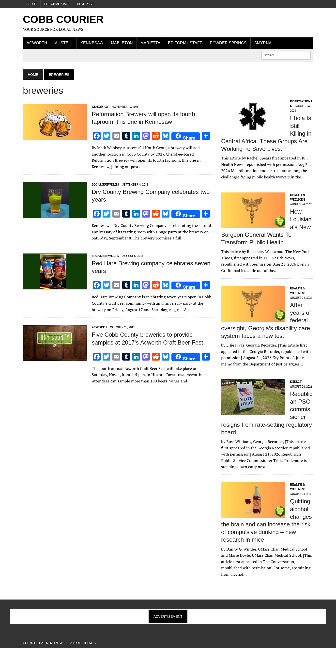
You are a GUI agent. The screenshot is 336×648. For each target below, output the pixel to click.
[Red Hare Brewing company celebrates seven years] (55, 286)
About (32, 4)
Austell (64, 43)
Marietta (150, 43)
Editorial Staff (56, 4)
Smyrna (263, 43)
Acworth (37, 43)
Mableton (122, 43)
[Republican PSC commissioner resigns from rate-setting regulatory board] (253, 412)
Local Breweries (105, 184)
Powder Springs (228, 43)
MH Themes (87, 643)
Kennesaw (91, 43)
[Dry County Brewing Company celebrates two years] (55, 214)
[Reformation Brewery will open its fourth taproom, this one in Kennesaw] (55, 137)
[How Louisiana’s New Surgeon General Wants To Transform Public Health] (253, 225)
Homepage (85, 4)
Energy (296, 381)
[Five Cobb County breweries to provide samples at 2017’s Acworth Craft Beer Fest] (55, 357)
